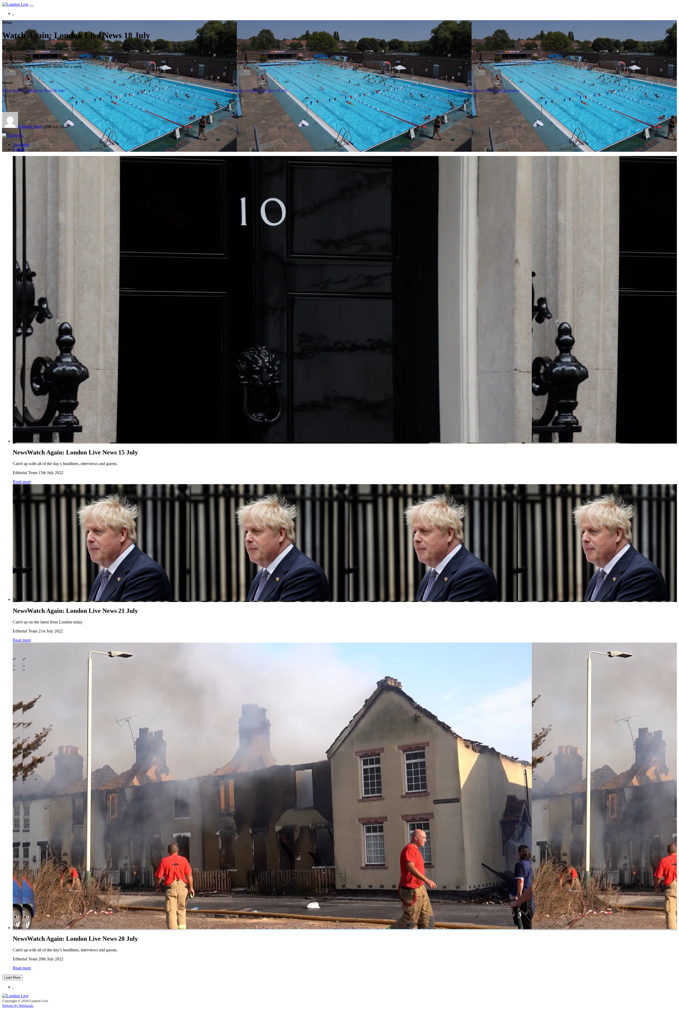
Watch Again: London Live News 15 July (256, 91)
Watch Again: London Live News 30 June (33, 91)
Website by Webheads (17, 1006)
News (18, 135)
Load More (12, 977)
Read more (22, 481)
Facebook (21, 144)
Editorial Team (30, 126)
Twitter (19, 149)
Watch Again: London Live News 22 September (483, 91)
